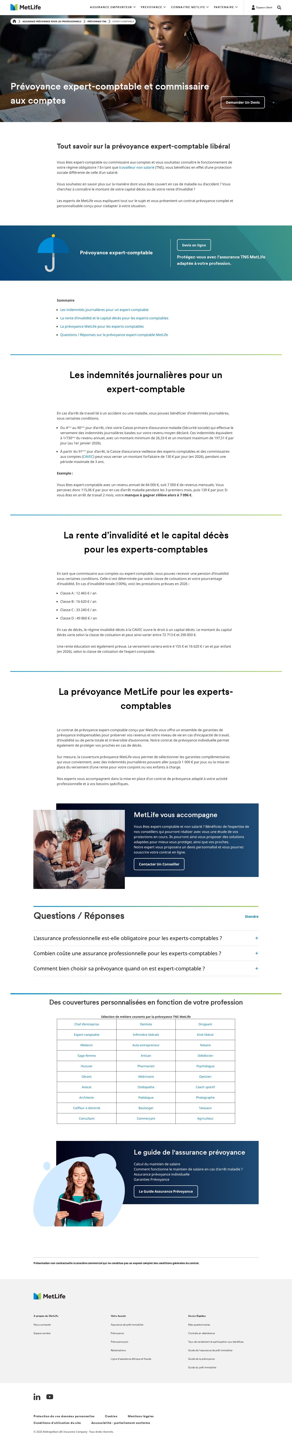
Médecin (86, 1045)
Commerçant (146, 1118)
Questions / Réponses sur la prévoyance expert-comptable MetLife (114, 334)
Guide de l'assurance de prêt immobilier (210, 1350)
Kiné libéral (205, 1035)
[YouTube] (49, 1397)
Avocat (86, 1087)
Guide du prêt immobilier (202, 1367)
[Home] (14, 21)
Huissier (87, 1066)
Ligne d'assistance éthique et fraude (131, 1359)
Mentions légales (141, 1416)
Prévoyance (117, 1333)
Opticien (205, 1076)
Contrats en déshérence (201, 1333)
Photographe (205, 1097)
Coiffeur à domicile (86, 1108)
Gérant (86, 1076)
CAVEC (88, 456)
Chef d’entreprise (86, 1024)
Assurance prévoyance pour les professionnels (51, 21)
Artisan (146, 1056)
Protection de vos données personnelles (64, 1416)
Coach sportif (205, 1087)
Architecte (86, 1097)
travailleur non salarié (136, 167)
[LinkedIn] (37, 1397)
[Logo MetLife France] (49, 1298)
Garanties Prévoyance (151, 1179)
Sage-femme (87, 1056)
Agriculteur (205, 1118)
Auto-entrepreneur (145, 1045)
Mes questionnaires (199, 1325)
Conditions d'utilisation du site (57, 1423)
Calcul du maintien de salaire (157, 1164)
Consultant (86, 1118)
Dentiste (146, 1024)
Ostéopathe (146, 1087)
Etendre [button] (251, 916)
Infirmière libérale (146, 1035)
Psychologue (205, 1066)
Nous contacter (42, 1325)
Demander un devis (243, 102)
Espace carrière (42, 1333)
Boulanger (146, 1108)
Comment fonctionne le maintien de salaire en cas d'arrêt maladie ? (188, 1169)
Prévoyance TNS (96, 21)
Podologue (145, 1097)
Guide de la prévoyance (201, 1359)
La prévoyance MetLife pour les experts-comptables (102, 326)
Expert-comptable (86, 1035)
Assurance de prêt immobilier (127, 1325)
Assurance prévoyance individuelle (162, 1174)
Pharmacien (146, 1066)
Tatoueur (205, 1108)
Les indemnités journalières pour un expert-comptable (104, 309)
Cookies (111, 1416)
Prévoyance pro (119, 1342)
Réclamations (118, 1350)
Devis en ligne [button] (194, 245)
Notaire (205, 1045)
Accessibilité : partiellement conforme (120, 1423)
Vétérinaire (146, 1076)
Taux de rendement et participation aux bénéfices (215, 1342)
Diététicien (205, 1056)
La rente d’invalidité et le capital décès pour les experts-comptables (114, 318)
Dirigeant (205, 1024)
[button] (112, 7)
